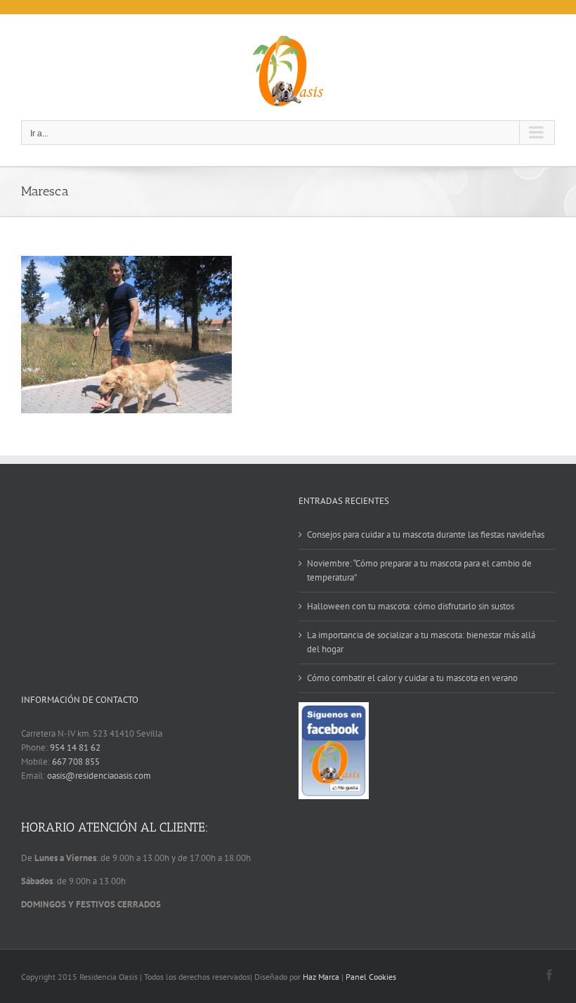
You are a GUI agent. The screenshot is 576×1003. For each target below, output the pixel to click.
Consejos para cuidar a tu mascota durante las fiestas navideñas (425, 535)
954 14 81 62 (75, 747)
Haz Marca (321, 976)
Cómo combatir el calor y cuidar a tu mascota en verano (412, 678)
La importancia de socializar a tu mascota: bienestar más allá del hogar (421, 642)
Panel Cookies (371, 976)
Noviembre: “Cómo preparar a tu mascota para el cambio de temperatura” (419, 570)
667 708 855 (76, 762)
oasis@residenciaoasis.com (99, 776)
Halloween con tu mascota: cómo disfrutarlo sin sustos (410, 606)
